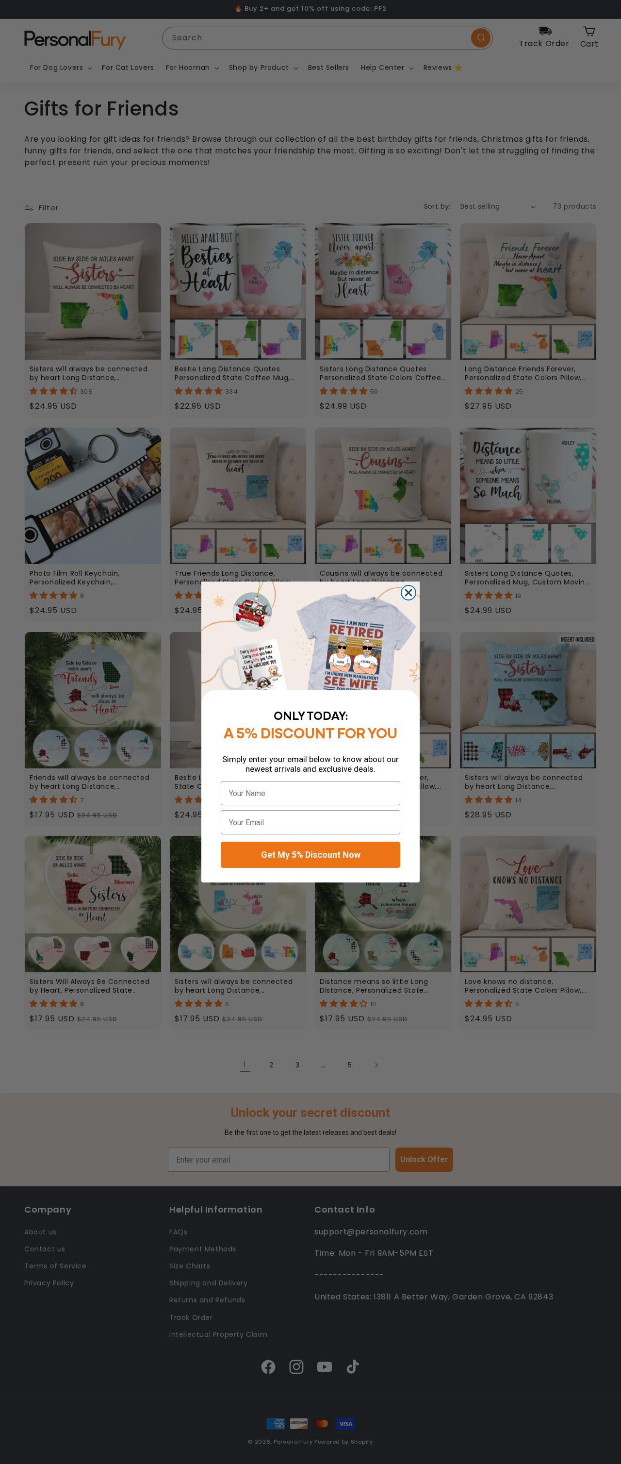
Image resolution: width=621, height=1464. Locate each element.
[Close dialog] (408, 592)
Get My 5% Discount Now (310, 854)
